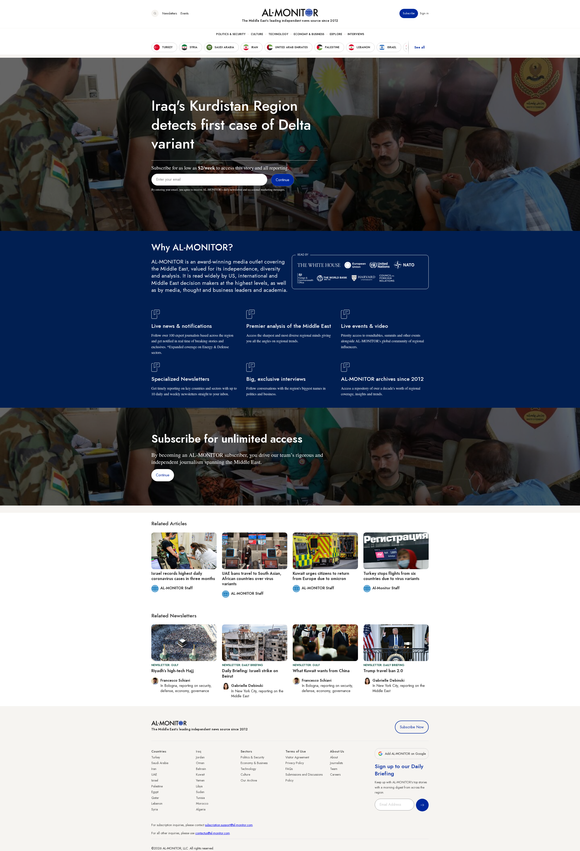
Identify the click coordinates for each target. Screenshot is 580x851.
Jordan (200, 757)
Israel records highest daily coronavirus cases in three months (183, 576)
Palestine (157, 786)
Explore (336, 34)
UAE (154, 774)
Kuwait (200, 774)
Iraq (198, 751)
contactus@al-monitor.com (212, 833)
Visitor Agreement (297, 757)
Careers (335, 774)
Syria (154, 809)
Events (184, 13)
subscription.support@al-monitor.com (229, 825)
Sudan (200, 792)
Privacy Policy (294, 763)
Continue (162, 475)
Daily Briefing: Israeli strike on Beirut (250, 673)
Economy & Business (309, 34)
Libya (199, 786)
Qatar (155, 798)
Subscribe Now (412, 727)
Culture (257, 34)
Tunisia (200, 798)
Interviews (356, 34)
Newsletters (169, 13)
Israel (154, 780)
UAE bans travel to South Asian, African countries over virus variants (251, 579)
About (334, 757)
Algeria (200, 809)
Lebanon (156, 803)
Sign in (424, 13)
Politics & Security (230, 34)
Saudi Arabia (159, 763)
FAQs (289, 769)
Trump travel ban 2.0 (383, 671)
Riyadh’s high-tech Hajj (172, 671)
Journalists (336, 763)
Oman (200, 763)
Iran (153, 769)
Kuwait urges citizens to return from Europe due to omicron (321, 576)
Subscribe (409, 13)
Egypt (154, 792)
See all (419, 47)
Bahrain (201, 769)
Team (333, 769)
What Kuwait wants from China (321, 671)
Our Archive (249, 780)
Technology (278, 34)
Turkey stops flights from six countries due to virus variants (391, 576)
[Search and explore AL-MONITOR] (155, 13)
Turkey (155, 757)
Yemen (200, 780)
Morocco (202, 803)
